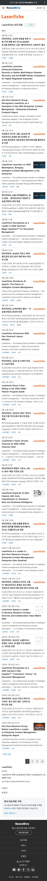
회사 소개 (19, 877)
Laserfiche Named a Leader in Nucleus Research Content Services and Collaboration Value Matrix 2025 (21, 614)
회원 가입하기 (10, 813)
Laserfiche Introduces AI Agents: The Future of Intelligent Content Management (17, 284)
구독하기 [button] (30, 25)
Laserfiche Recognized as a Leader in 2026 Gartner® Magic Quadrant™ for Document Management (18, 227)
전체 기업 (6, 754)
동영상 (4, 792)
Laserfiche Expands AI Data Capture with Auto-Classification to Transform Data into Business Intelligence (17, 497)
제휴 (17, 187)
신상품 (11, 58)
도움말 (23, 856)
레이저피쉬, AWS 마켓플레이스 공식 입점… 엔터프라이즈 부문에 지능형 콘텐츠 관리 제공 (16, 198)
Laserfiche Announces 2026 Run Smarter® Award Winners (15, 336)
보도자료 (23, 840)
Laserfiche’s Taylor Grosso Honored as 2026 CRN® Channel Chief (15, 443)
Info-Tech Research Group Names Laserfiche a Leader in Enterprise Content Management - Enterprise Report (19, 731)
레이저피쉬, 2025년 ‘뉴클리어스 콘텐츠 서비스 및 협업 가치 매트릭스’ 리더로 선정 (16, 643)
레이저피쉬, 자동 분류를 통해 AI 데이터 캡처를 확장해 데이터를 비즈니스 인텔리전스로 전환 (16, 526)
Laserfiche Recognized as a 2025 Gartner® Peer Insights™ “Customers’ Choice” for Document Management (19, 672)
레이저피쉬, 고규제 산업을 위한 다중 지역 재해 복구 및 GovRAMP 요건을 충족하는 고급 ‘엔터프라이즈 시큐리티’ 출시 (23, 41)
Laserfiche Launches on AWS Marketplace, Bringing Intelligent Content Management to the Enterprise (20, 169)
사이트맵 (35, 877)
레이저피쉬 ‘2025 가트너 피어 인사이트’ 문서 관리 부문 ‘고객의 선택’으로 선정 (16, 701)
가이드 (23, 851)
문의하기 (23, 865)
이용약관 (27, 877)
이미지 (4, 788)
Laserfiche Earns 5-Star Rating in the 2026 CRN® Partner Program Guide (14, 388)
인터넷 (4, 58)
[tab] (23, 840)
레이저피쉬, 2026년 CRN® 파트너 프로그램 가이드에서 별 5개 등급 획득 (16, 416)
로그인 (11, 877)
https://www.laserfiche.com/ (17, 781)
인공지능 (5, 187)
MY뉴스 (9, 808)
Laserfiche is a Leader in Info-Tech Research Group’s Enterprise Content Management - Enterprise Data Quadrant (18, 556)
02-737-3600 (24, 861)
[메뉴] (3, 8)
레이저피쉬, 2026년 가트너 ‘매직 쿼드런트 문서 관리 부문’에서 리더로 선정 (16, 256)
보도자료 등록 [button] (23, 833)
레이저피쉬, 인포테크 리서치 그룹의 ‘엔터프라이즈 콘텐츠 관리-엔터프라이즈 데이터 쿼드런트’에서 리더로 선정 (20, 585)
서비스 (23, 845)
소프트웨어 (5, 353)
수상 (10, 125)
